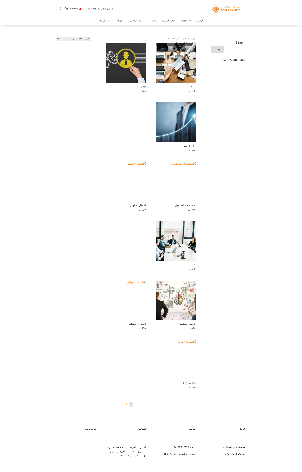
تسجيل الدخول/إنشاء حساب (99, 8)
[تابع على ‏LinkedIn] (86, 448)
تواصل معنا (104, 20)
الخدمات (184, 20)
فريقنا (119, 20)
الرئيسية (199, 20)
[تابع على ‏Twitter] (79, 448)
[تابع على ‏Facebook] (72, 448)
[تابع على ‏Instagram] (93, 448)
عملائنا (155, 20)
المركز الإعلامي (137, 20)
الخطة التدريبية (169, 20)
